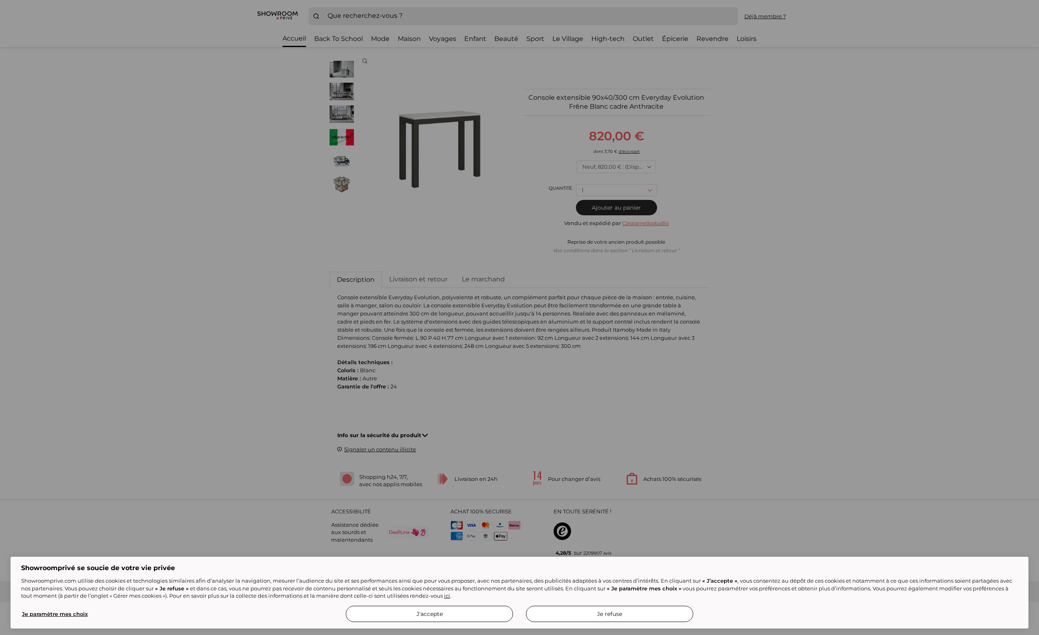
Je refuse (609, 614)
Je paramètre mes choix (55, 614)
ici (447, 595)
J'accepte (429, 614)
